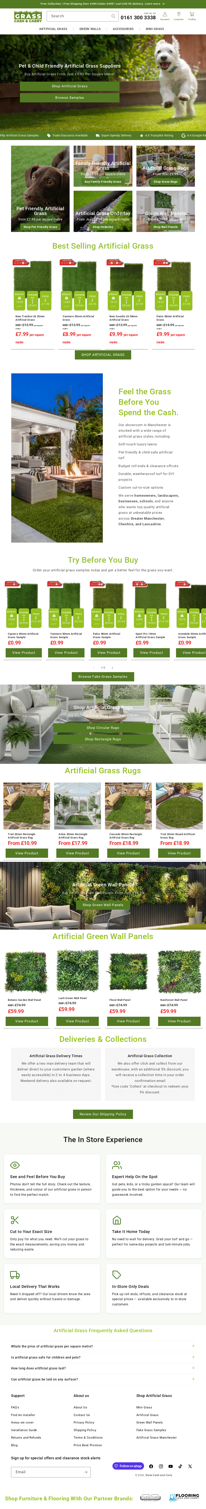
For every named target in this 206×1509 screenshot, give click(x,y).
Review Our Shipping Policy (103, 1114)
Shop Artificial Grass (70, 86)
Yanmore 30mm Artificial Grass (78, 318)
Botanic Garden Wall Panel (24, 999)
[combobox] (82, 16)
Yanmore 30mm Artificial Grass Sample (66, 635)
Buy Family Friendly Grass (103, 181)
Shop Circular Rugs (103, 728)
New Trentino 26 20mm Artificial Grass (30, 318)
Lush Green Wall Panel (73, 997)
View (23, 653)
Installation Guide (24, 1430)
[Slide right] (112, 667)
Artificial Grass (53, 29)
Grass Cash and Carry (158, 1475)
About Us (80, 1407)
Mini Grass (155, 29)
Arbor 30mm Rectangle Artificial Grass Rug (73, 836)
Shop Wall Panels (165, 227)
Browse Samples (69, 98)
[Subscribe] (86, 1472)
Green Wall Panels (149, 1422)
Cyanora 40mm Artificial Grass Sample (23, 635)
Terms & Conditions (88, 1437)
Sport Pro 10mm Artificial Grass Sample (150, 635)
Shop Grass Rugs (165, 181)
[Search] (113, 16)
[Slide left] (93, 667)
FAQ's (15, 1407)
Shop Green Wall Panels (102, 905)
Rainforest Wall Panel (173, 999)
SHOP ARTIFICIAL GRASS (103, 355)
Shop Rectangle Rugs (103, 739)
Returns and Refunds (26, 1437)
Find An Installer (23, 1415)
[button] (53, 29)
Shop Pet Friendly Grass (40, 227)
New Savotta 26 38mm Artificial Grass (123, 318)
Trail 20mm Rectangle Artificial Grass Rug (21, 836)
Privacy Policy (84, 1422)
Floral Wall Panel (119, 999)
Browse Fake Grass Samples (103, 677)
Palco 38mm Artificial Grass (170, 318)
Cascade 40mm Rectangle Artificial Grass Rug (125, 836)
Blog (14, 1445)
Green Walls (90, 29)
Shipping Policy (85, 1430)
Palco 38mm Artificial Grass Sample (106, 635)
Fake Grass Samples (151, 1430)
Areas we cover (22, 1422)
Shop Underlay (103, 227)
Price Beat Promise (88, 1445)
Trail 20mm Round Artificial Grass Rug (177, 836)
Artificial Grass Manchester (156, 1437)
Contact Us (82, 1415)
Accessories (123, 29)
